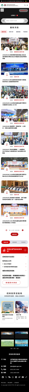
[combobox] (14, 21)
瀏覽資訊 (23, 10)
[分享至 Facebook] (3, 377)
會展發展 (18, 32)
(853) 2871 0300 (14, 369)
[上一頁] (6, 230)
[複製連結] (26, 377)
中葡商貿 (25, 32)
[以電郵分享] (23, 377)
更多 (26, 1)
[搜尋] (25, 5)
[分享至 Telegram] (16, 377)
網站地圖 (3, 382)
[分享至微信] (9, 377)
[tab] (5, 242)
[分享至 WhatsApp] (13, 377)
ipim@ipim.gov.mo (15, 366)
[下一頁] (22, 230)
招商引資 (11, 32)
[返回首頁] (3, 5)
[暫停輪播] (14, 348)
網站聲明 (10, 382)
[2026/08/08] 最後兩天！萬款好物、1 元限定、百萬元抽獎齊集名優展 (14, 1)
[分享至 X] (6, 377)
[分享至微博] (19, 377)
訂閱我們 (16, 382)
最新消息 (4, 32)
